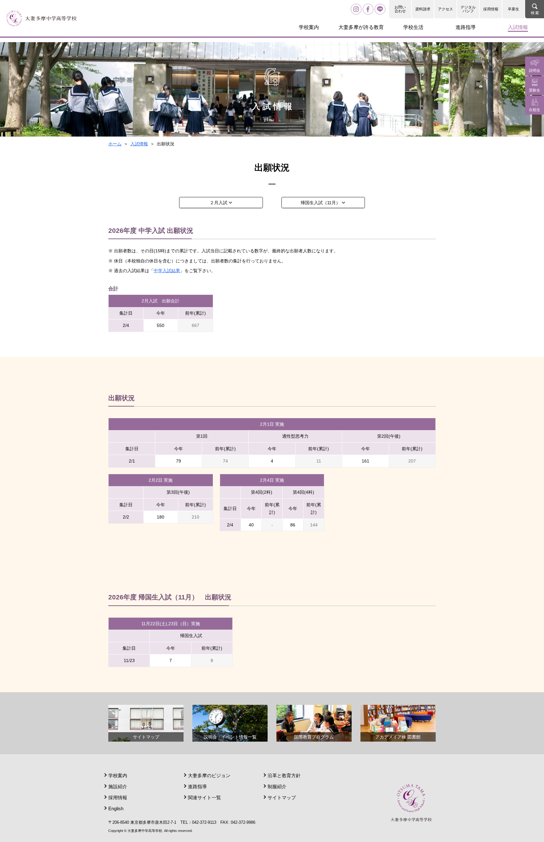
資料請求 (422, 9)
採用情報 (490, 9)
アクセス (445, 9)
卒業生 (513, 9)
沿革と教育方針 (284, 775)
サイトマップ (282, 797)
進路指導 (197, 786)
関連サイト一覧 (204, 797)
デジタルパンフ (468, 9)
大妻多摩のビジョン (209, 775)
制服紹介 (277, 786)
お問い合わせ (400, 9)
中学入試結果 (167, 270)
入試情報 (139, 143)
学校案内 (117, 775)
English (115, 808)
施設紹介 (117, 786)
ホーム (115, 143)
